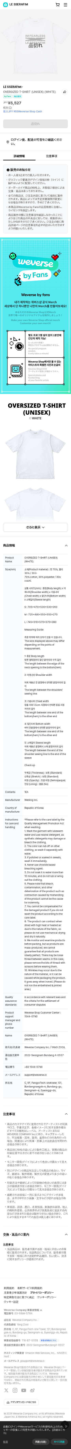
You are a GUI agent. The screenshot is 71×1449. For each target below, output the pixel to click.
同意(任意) (40, 1441)
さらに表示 (33, 527)
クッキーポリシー (46, 1297)
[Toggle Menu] (65, 5)
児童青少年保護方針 (15, 1292)
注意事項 (51, 156)
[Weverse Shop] (5, 5)
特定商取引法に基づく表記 (19, 1297)
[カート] (58, 5)
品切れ (35, 124)
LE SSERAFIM (12, 86)
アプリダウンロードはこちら (23, 1402)
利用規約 (9, 1288)
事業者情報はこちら (48, 1340)
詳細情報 (19, 156)
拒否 (5, 1441)
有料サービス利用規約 (29, 1288)
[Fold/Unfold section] (35, 545)
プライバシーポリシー (42, 1292)
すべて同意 (59, 1441)
